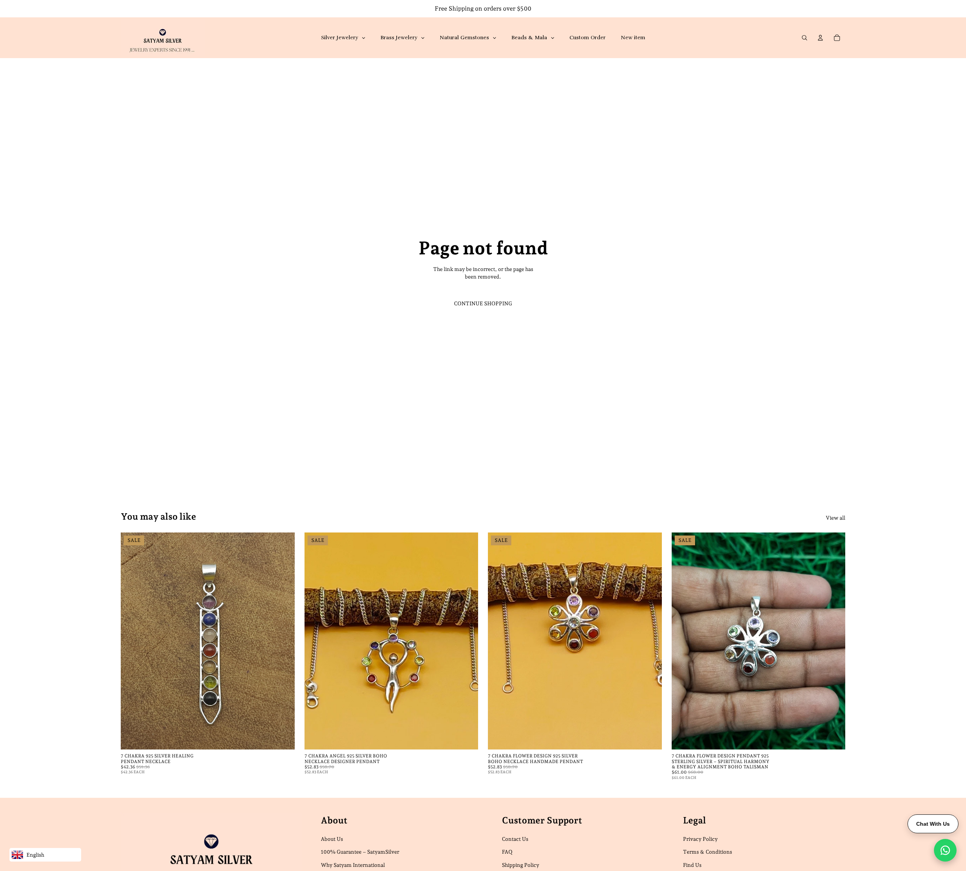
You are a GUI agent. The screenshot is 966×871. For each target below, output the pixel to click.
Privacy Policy (700, 839)
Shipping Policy (520, 865)
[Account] (820, 37)
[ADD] (283, 738)
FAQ (507, 852)
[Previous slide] (132, 640)
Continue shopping (483, 303)
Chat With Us (933, 824)
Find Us (692, 865)
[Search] (804, 37)
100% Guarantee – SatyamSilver (360, 852)
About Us (332, 839)
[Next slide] (283, 640)
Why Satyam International (353, 865)
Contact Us (515, 839)
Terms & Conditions (707, 852)
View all (835, 518)
